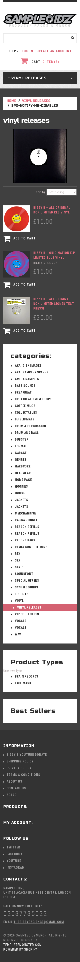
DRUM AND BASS (27, 433)
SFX (17, 560)
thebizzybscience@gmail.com (39, 922)
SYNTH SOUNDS (26, 587)
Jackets (21, 500)
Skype (19, 567)
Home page (23, 480)
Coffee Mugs (25, 406)
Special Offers (27, 580)
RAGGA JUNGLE (26, 520)
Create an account (54, 51)
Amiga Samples (27, 379)
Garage (21, 453)
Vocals (20, 621)
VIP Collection (27, 614)
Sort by (40, 192)
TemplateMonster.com (22, 945)
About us (14, 781)
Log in (27, 51)
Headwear (23, 473)
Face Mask (23, 683)
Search (13, 795)
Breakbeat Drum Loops (33, 399)
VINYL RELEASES (36, 101)
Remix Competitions (31, 547)
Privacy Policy (19, 768)
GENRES (20, 459)
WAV (18, 634)
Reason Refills (27, 527)
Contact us (16, 788)
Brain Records (26, 676)
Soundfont (24, 574)
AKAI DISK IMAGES (28, 365)
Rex (17, 553)
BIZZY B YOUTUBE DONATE (27, 754)
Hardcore (23, 466)
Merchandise (25, 513)
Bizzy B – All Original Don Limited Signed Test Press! (53, 303)
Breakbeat (23, 392)
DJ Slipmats (24, 419)
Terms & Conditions (23, 775)
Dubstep (21, 439)
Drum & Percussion (30, 426)
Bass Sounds (25, 385)
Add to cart (24, 238)
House (20, 493)
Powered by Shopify (20, 949)
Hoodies (21, 486)
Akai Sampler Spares (31, 372)
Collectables (26, 412)
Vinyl (19, 601)
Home (11, 101)
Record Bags (25, 540)
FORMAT (21, 446)
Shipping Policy (20, 761)
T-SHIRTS (22, 594)
